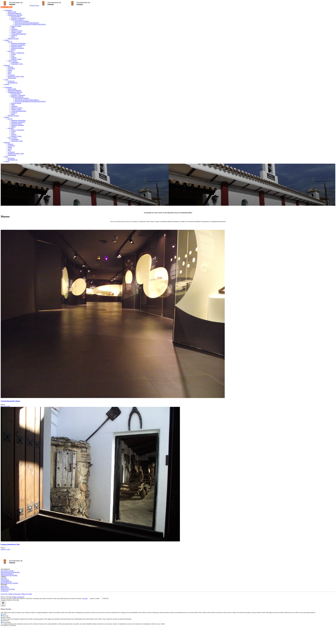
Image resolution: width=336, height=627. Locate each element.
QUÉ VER (4, 578)
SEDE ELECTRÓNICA (7, 7)
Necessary (5, 616)
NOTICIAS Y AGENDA (8, 589)
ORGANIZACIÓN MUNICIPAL (10, 572)
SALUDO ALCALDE (7, 570)
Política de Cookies (26, 594)
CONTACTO (4, 591)
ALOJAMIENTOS (6, 581)
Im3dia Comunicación (18, 597)
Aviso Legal (4, 594)
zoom (2, 406)
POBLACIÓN (5, 587)
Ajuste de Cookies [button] (95, 598)
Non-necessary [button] (5, 620)
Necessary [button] (3, 614)
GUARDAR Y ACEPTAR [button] (8, 625)
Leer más (85, 598)
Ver (5, 406)
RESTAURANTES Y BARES (9, 583)
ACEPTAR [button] (105, 598)
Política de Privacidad (14, 594)
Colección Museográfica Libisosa (10, 401)
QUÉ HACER (5, 580)
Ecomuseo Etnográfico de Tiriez (10, 544)
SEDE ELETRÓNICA (7, 574)
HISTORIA (4, 586)
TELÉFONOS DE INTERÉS (9, 575)
